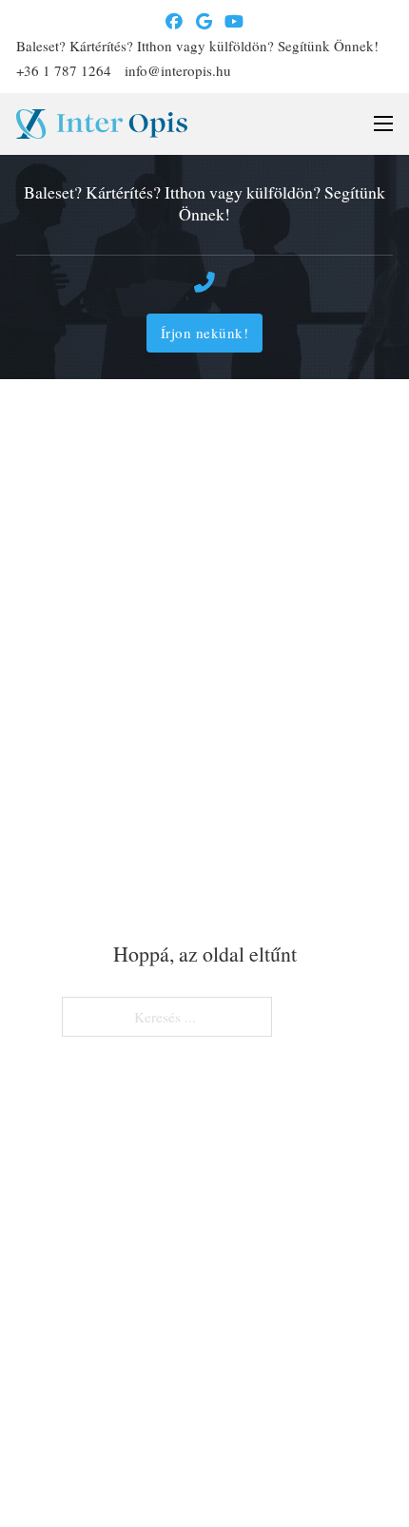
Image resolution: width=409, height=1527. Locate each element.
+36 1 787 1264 (63, 70)
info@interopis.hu (178, 70)
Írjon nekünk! (205, 332)
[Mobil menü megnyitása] (383, 123)
